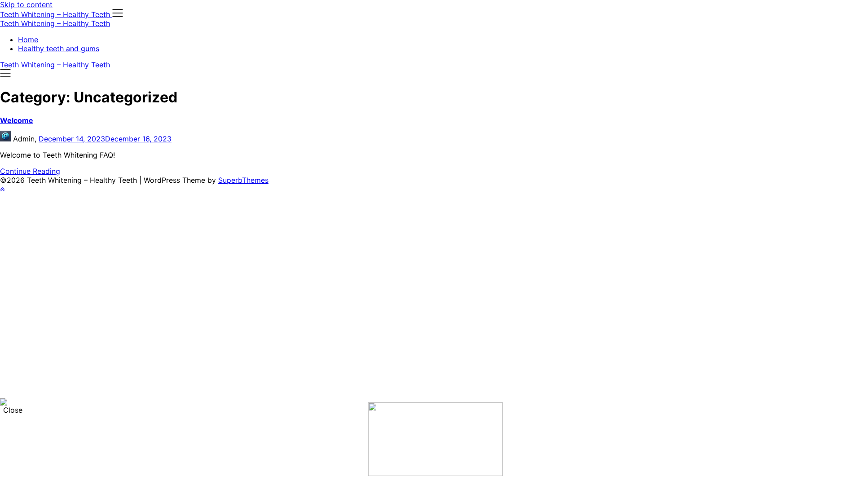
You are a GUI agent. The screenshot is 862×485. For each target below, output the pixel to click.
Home (28, 39)
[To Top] (2, 189)
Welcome (16, 120)
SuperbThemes (243, 180)
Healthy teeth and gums (58, 48)
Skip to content (26, 4)
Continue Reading (30, 171)
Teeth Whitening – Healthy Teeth (55, 23)
